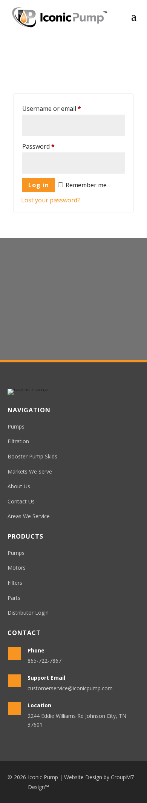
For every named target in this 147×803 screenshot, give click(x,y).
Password (38, 146)
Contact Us (73, 325)
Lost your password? (50, 200)
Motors (17, 567)
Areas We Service (29, 516)
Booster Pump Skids (32, 456)
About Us (19, 486)
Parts (14, 597)
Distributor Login (28, 612)
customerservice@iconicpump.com (70, 688)
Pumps (16, 426)
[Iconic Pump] (60, 17)
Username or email (51, 108)
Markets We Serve (30, 471)
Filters (15, 582)
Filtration (18, 441)
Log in (38, 185)
